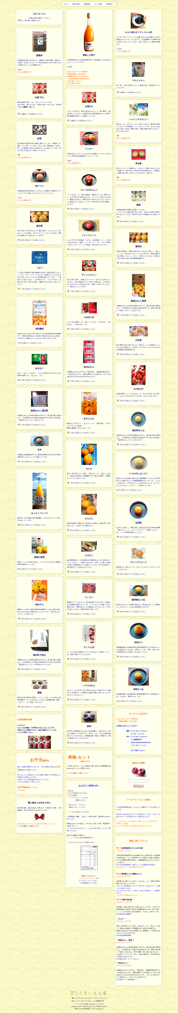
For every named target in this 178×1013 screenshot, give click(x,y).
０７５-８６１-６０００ (84, 998)
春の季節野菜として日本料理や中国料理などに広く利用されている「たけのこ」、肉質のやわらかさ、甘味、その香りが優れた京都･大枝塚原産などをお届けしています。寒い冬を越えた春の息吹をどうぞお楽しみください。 (89, 561)
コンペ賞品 (98, 4)
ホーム (66, 4)
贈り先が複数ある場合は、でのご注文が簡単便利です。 (81, 836)
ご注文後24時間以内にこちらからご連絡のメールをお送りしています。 (138, 816)
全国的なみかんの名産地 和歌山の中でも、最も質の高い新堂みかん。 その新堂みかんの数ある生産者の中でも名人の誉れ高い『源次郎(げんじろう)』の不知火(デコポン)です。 (39, 659)
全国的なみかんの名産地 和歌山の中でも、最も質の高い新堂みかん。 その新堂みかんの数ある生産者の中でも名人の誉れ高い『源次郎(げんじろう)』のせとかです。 (138, 435)
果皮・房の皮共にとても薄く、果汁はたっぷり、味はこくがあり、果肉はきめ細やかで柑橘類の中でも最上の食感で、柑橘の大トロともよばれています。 (89, 473)
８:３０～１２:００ (78, 807)
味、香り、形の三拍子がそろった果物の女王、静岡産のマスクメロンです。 (138, 84)
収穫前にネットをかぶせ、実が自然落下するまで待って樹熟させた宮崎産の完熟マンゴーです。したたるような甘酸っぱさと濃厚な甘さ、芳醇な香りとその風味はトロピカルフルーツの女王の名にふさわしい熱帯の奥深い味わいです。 (89, 603)
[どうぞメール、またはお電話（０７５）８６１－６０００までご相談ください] (39, 817)
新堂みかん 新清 (125, 940)
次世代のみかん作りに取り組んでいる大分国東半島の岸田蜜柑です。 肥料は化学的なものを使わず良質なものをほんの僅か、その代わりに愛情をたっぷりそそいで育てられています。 (39, 333)
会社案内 (109, 4)
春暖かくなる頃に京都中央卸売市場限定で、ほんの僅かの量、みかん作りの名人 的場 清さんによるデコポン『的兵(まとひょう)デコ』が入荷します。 (39, 609)
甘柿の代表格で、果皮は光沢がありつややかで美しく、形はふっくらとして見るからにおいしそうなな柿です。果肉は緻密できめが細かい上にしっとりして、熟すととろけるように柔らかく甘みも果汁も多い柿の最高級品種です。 (138, 252)
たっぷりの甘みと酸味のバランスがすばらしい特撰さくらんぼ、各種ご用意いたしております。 (88, 650)
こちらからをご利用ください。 (82, 842)
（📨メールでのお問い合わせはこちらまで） (89, 1004)
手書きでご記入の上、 (89, 879)
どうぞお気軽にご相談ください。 (29, 826)
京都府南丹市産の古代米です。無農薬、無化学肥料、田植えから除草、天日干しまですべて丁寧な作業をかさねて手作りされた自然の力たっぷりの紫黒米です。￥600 (39, 62)
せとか (120, 918)
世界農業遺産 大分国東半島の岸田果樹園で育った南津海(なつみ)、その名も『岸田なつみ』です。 (137, 692)
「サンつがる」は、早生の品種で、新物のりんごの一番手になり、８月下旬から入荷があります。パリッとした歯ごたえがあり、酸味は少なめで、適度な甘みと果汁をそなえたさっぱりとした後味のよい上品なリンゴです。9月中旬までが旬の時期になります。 (89, 196)
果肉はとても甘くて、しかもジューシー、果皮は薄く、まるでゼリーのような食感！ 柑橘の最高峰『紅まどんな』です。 (89, 423)
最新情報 (87, 4)
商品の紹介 (76, 4)
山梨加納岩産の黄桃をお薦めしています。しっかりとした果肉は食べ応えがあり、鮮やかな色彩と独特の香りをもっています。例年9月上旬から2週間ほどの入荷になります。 (138, 210)
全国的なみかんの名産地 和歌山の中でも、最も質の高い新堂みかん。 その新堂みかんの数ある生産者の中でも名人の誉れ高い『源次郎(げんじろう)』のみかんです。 (39, 415)
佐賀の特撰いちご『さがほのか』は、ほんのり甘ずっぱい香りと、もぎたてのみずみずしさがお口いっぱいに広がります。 (138, 392)
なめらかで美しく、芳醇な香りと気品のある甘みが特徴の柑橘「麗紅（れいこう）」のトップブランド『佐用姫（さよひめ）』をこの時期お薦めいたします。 (138, 527)
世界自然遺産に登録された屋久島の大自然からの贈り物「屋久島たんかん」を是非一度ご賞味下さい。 (89, 522)
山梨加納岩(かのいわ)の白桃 (132, 848)
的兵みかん (122, 963)
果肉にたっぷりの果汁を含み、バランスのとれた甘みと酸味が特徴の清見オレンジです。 (39, 560)
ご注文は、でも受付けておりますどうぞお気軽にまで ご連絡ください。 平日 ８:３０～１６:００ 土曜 (77, 798)
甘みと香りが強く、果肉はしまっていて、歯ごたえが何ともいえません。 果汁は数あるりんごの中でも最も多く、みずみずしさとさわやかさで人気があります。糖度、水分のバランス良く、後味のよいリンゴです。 (89, 280)
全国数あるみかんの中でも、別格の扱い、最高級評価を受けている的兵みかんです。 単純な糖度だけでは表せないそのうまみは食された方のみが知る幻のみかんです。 (89, 371)
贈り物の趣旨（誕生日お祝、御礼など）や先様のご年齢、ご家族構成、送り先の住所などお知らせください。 (39, 809)
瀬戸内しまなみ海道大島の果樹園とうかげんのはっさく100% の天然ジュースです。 (39, 516)
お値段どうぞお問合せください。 (131, 92)
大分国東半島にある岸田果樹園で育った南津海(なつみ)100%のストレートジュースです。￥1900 (89, 60)
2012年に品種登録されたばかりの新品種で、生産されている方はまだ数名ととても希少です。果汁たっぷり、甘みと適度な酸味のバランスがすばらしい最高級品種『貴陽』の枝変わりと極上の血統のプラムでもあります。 (89, 732)
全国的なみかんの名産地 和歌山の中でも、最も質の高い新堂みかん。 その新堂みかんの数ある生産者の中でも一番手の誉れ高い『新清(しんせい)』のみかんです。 (138, 305)
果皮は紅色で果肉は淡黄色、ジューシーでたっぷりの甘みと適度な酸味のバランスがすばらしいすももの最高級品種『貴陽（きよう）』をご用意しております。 (39, 697)
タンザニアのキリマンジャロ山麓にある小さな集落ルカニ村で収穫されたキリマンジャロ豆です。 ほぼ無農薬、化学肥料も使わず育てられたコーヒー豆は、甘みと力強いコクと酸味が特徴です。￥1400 (138, 40)
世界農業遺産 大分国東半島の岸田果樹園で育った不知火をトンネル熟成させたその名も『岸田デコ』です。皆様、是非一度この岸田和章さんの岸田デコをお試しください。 (138, 647)
